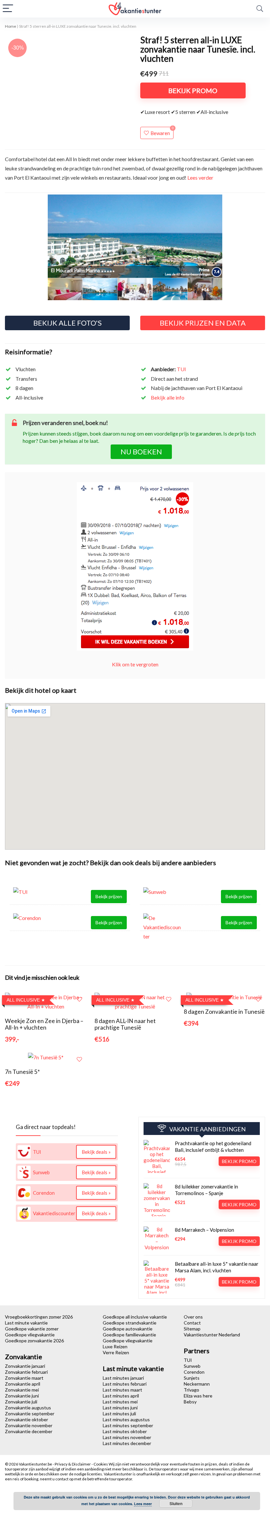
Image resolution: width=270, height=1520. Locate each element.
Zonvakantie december (28, 1431)
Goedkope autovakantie (127, 1328)
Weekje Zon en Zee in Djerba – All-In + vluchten (44, 1024)
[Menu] (8, 9)
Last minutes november (127, 1437)
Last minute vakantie (26, 1323)
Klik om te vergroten (135, 664)
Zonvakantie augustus (28, 1407)
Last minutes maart (122, 1390)
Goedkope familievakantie (129, 1334)
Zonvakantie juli (21, 1401)
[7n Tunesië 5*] (46, 1057)
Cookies (101, 1464)
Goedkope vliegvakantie (30, 1334)
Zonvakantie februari (26, 1372)
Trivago (191, 1390)
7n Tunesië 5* (22, 1071)
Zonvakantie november (28, 1425)
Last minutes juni (120, 1407)
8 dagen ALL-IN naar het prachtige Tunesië (125, 1024)
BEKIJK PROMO (192, 90)
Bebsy (190, 1401)
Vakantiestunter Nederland (212, 1334)
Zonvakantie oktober (26, 1419)
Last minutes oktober (125, 1431)
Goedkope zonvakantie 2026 (34, 1340)
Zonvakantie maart (24, 1378)
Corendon (194, 1372)
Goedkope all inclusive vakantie (135, 1317)
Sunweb (192, 1366)
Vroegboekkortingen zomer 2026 (39, 1317)
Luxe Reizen (115, 1346)
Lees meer (143, 1503)
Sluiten (176, 1503)
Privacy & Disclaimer (73, 1464)
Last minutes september (128, 1425)
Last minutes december (127, 1443)
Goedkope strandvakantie (129, 1323)
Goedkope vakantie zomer (32, 1328)
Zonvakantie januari (25, 1366)
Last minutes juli (119, 1413)
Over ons (193, 1317)
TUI (181, 369)
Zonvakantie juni (22, 1395)
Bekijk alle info (167, 397)
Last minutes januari (123, 1378)
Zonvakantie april (22, 1384)
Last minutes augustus (126, 1419)
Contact (192, 1323)
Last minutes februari (125, 1384)
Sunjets (192, 1378)
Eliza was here (198, 1395)
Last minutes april (121, 1395)
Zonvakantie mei (22, 1390)
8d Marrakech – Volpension (204, 1230)
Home (10, 26)
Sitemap (192, 1328)
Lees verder (200, 177)
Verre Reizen (116, 1352)
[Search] (260, 9)
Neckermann (197, 1384)
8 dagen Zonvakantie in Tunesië (224, 1011)
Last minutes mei (120, 1401)
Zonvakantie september (29, 1413)
